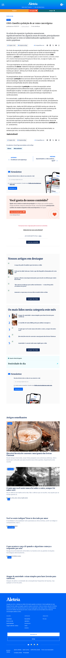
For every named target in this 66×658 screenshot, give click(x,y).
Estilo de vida (9, 16)
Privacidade (26, 652)
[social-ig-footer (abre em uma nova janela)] (37, 645)
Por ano (45, 619)
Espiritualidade (10, 623)
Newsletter (27, 619)
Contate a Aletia (18, 652)
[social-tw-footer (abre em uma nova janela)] (34, 645)
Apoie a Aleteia (17, 649)
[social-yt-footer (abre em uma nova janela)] (28, 645)
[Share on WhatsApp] (59, 45)
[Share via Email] (56, 45)
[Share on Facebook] (47, 45)
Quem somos (26, 649)
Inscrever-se (12, 188)
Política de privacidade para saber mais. (43, 385)
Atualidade (9, 619)
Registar (14, 10)
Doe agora (32, 10)
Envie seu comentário (33, 242)
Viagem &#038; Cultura (12, 625)
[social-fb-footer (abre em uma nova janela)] (31, 645)
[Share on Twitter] (53, 45)
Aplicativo (27, 621)
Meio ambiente (18, 148)
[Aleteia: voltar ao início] (33, 3)
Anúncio (27, 628)
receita (10, 423)
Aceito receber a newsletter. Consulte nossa (25, 184)
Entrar (33, 639)
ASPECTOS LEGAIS (35, 649)
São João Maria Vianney (39, 7)
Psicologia (10, 469)
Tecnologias (11, 527)
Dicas (9, 557)
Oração (51, 10)
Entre (40, 236)
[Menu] (11, 5)
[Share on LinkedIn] (50, 45)
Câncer (9, 148)
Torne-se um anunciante (47, 649)
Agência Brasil (25, 26)
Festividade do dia (17, 363)
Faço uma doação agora (17, 212)
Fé (8, 499)
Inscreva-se (27, 623)
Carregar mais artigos (33, 299)
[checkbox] (8, 183)
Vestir (26, 625)
